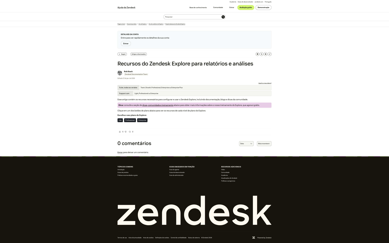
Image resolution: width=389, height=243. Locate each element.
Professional (130, 120)
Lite (120, 120)
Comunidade (218, 7)
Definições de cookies (162, 237)
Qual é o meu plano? (265, 83)
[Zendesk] (194, 210)
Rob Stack (128, 71)
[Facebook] (265, 54)
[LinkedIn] (257, 54)
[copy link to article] (269, 54)
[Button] (120, 132)
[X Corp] (261, 54)
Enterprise (142, 120)
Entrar (231, 7)
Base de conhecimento (198, 7)
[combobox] (246, 143)
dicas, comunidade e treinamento (157, 105)
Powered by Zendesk (264, 237)
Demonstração (263, 7)
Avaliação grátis (246, 7)
